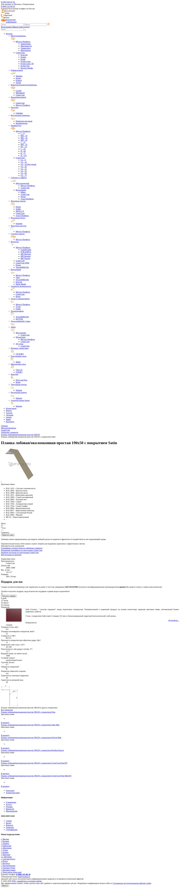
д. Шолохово (6, 848)
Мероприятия (11, 811)
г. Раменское (6, 846)
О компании (11, 802)
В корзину (5, 723)
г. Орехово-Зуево (8, 868)
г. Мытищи (5, 855)
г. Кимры (5, 852)
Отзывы (9, 807)
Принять (5, 886)
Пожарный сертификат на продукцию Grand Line (21, 550)
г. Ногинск (5, 863)
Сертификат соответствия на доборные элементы (21, 548)
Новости (9, 825)
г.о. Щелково (6, 857)
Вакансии (10, 809)
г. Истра (4, 861)
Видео (8, 823)
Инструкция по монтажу (11, 555)
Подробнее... (173, 620)
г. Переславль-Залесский (11, 872)
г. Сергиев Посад (8, 859)
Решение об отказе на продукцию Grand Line (20, 552)
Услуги (9, 804)
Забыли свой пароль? (21, 27)
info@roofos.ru (24, 877)
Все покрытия (7, 710)
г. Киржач (5, 841)
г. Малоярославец (8, 870)
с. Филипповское (8, 866)
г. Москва (5, 839)
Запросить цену (8, 535)
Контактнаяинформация (11, 21)
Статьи (9, 821)
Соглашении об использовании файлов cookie (132, 883)
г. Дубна (4, 850)
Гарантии (10, 827)
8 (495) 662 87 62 (8, 2)
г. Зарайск (5, 844)
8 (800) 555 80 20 (8, 6)
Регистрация (6, 27)
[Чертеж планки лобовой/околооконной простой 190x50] (9, 705)
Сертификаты (11, 830)
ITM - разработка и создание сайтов (27, 881)
